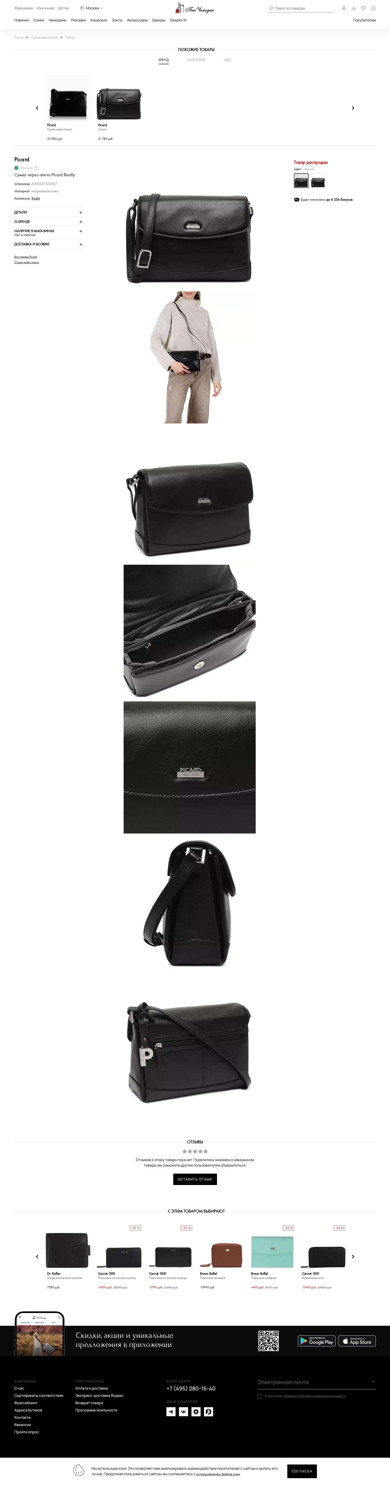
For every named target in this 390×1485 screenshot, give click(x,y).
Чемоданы (57, 20)
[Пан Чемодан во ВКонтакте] (183, 1411)
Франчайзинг (26, 1402)
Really (36, 198)
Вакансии (22, 1424)
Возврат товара (89, 1402)
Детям (63, 7)
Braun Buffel (213, 1276)
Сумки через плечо (44, 37)
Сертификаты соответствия (38, 1395)
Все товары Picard (25, 257)
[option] (68, 108)
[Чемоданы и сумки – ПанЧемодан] (195, 8)
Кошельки (98, 20)
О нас (19, 1388)
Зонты (117, 20)
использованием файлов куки (218, 1474)
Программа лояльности (96, 1410)
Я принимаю (305, 1396)
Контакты (22, 1417)
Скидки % (178, 20)
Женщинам (23, 7)
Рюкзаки (78, 20)
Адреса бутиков (28, 1410)
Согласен (302, 1471)
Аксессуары (137, 20)
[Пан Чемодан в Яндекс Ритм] (208, 1411)
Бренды (159, 20)
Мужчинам (45, 7)
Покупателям (364, 20)
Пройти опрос (26, 1431)
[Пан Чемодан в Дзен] (196, 1411)
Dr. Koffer (65, 1276)
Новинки (21, 20)
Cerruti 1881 (117, 1276)
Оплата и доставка (91, 1388)
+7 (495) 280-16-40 (191, 1388)
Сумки (38, 20)
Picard (70, 37)
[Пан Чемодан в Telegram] (171, 1411)
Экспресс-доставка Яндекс (99, 1395)
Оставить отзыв (195, 1179)
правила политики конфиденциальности (314, 1396)
